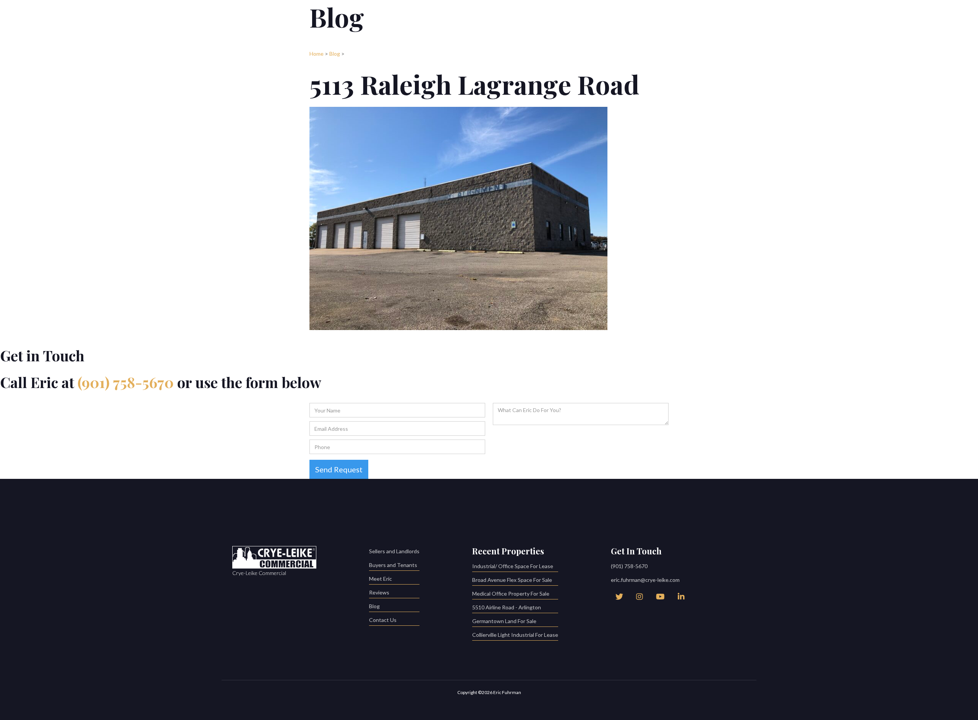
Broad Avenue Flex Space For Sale (512, 580)
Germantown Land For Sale (504, 621)
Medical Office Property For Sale (510, 593)
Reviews (379, 592)
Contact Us (383, 620)
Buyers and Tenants (393, 565)
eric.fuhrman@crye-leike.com (645, 580)
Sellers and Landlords (394, 551)
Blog (334, 53)
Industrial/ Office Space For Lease (512, 566)
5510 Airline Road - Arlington (506, 607)
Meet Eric (380, 578)
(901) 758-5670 (126, 382)
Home (316, 53)
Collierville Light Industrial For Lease (515, 634)
